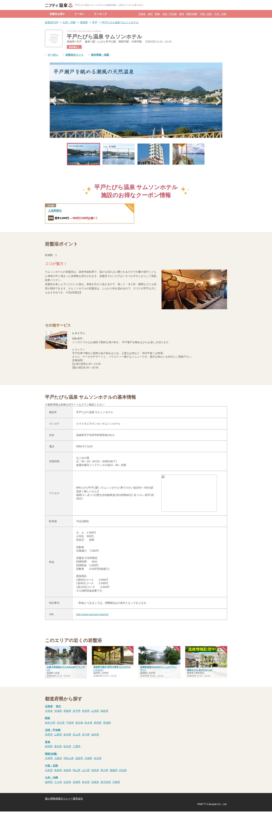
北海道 (141, 14)
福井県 (95, 734)
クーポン (79, 14)
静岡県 (49, 746)
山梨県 (58, 734)
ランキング (100, 14)
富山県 (76, 734)
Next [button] (219, 100)
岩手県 (76, 711)
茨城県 (107, 722)
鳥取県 (58, 770)
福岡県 (49, 782)
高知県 (123, 770)
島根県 (67, 770)
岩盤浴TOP (51, 22)
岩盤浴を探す (57, 14)
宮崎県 (95, 782)
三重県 (76, 746)
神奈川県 (50, 722)
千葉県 (70, 722)
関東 (157, 14)
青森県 (67, 711)
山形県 (95, 711)
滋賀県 (79, 758)
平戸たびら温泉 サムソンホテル (120, 22)
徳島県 (95, 770)
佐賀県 (67, 782)
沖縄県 (116, 782)
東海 (181, 14)
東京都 (79, 722)
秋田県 (86, 711)
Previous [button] (53, 100)
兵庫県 (49, 758)
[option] (136, 100)
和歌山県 (68, 758)
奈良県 (98, 758)
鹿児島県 (105, 782)
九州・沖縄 (220, 14)
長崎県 (84, 22)
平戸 (94, 22)
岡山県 (76, 770)
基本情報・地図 (100, 54)
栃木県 (88, 722)
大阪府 (58, 758)
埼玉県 (61, 722)
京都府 (88, 758)
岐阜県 (67, 746)
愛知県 (58, 746)
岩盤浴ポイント (75, 54)
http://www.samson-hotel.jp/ (92, 614)
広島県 (49, 770)
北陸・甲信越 (169, 14)
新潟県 (67, 734)
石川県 (86, 734)
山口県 (86, 770)
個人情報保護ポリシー (58, 798)
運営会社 (78, 798)
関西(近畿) (191, 14)
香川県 (104, 770)
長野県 (49, 734)
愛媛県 (113, 770)
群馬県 (98, 722)
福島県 (104, 711)
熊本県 (86, 782)
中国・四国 (206, 14)
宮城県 (58, 711)
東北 (150, 14)
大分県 (58, 782)
